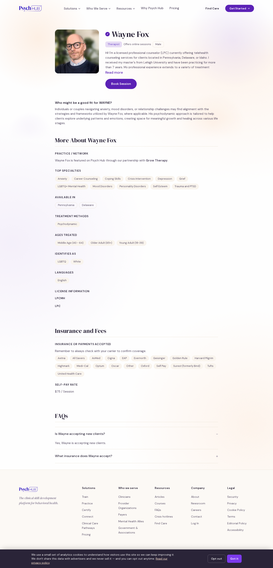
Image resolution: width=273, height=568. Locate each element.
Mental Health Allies (131, 521)
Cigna (111, 358)
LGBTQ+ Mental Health (72, 186)
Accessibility (235, 530)
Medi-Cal (82, 366)
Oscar (115, 366)
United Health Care (70, 373)
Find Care (212, 8)
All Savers (79, 358)
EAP (124, 358)
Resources (124, 8)
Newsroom (198, 503)
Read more (114, 72)
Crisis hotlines (164, 516)
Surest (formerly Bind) (186, 366)
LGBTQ (62, 261)
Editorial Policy (237, 523)
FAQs (158, 510)
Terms (231, 516)
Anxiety (62, 178)
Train (85, 497)
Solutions (70, 8)
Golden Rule (179, 358)
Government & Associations (128, 530)
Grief (182, 178)
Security (232, 497)
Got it (234, 558)
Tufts (210, 366)
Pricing (174, 8)
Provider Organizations (127, 506)
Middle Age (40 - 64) (71, 242)
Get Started (237, 8)
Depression (165, 178)
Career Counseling (86, 178)
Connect (87, 516)
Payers (122, 514)
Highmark (64, 366)
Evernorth (140, 358)
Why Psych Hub (152, 8)
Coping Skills (113, 178)
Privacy (232, 503)
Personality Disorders (133, 186)
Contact (196, 516)
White (77, 261)
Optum (100, 366)
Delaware (88, 205)
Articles (159, 497)
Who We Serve (96, 8)
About (195, 497)
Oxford (145, 366)
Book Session (121, 84)
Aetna (61, 358)
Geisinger (159, 358)
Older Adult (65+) (101, 242)
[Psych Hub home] (30, 8)
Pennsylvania (66, 205)
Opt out (216, 558)
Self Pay (161, 366)
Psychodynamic (67, 224)
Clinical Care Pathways (90, 525)
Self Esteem (160, 186)
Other (130, 366)
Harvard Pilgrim (204, 358)
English (62, 280)
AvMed (96, 358)
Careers (196, 510)
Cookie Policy (236, 510)
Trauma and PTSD (185, 186)
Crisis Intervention (139, 178)
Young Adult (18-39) (131, 242)
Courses (160, 503)
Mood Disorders (102, 186)
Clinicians (124, 497)
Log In (195, 523)
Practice (87, 503)
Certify (86, 510)
